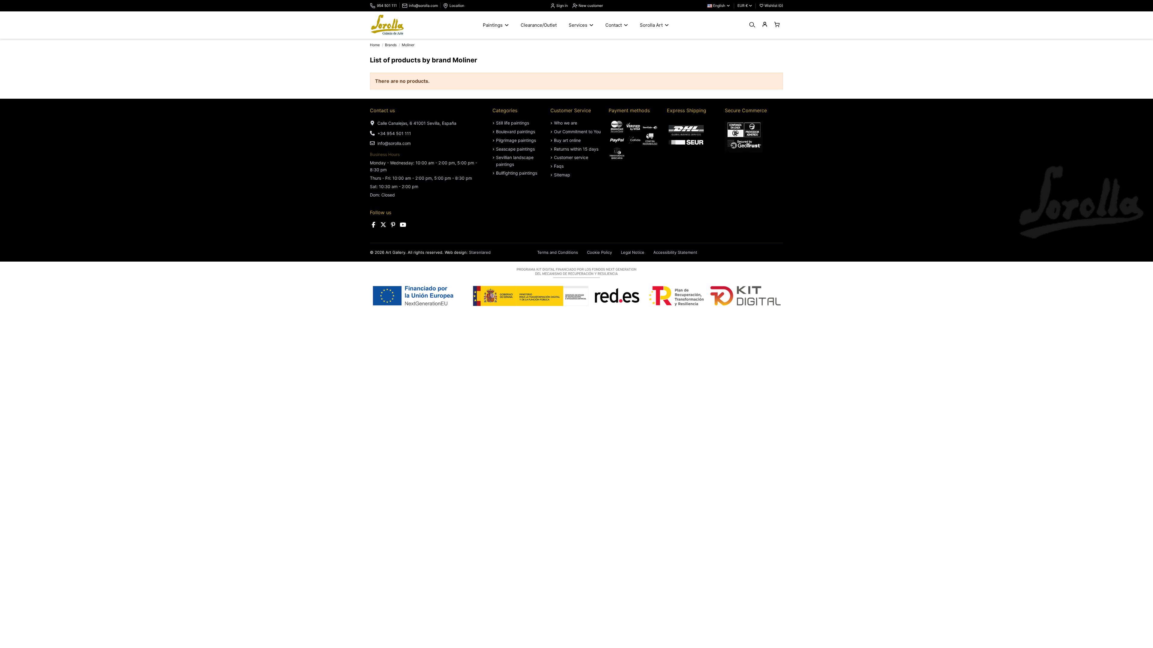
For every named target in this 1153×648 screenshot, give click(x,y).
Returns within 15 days (576, 149)
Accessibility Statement (675, 252)
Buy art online (567, 140)
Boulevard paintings (515, 131)
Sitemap (562, 174)
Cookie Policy (599, 252)
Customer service (571, 157)
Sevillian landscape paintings (515, 160)
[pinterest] (393, 224)
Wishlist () (773, 5)
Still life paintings (512, 122)
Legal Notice (632, 252)
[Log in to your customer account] (764, 24)
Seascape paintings (515, 149)
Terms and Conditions (557, 252)
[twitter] (383, 224)
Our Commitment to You (577, 131)
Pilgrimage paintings (516, 140)
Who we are (565, 122)
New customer (590, 5)
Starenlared (480, 252)
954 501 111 (387, 5)
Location (456, 5)
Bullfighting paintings (516, 173)
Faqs (559, 166)
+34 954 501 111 (394, 133)
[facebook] (373, 224)
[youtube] (403, 224)
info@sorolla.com (423, 5)
